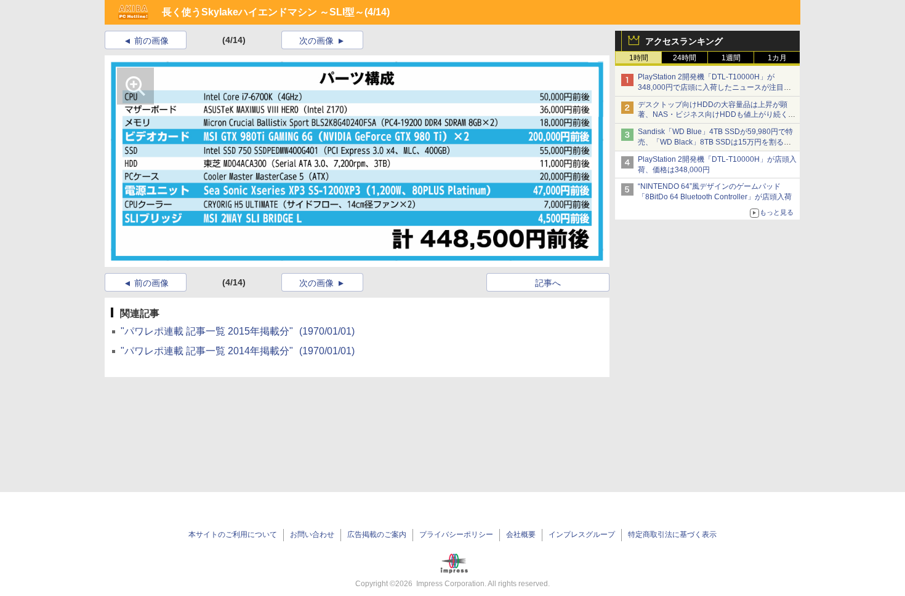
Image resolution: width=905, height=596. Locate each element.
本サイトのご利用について (232, 534)
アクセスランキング (684, 41)
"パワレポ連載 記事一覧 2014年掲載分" (238, 351)
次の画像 (316, 41)
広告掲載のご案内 (376, 534)
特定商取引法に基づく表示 (672, 534)
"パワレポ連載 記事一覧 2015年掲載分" (238, 331)
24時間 (684, 58)
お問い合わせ (312, 534)
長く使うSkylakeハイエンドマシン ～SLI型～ (263, 12)
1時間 (638, 58)
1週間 (731, 58)
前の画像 (151, 41)
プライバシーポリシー (456, 534)
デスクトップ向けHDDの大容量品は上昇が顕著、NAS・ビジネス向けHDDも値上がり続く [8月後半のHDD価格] (717, 115)
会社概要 (521, 534)
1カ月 (777, 58)
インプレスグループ (582, 534)
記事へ (548, 283)
